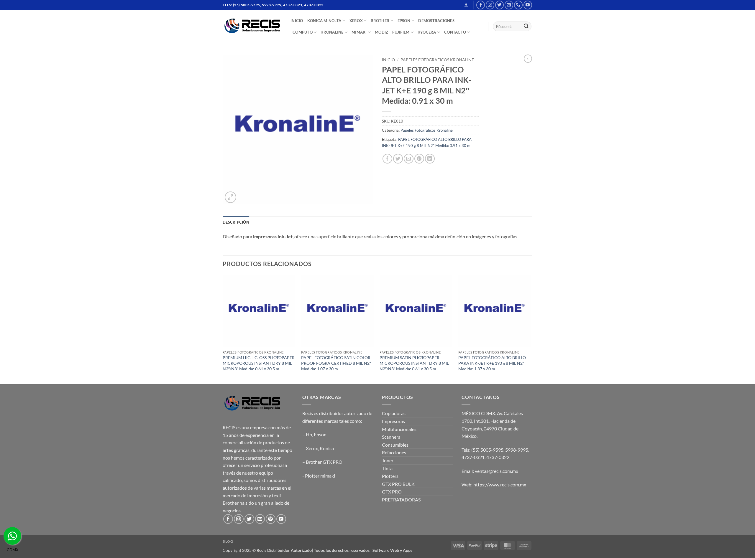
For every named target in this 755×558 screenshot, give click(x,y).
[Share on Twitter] (398, 159)
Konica (327, 448)
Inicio (388, 59)
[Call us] (518, 5)
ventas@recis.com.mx (496, 471)
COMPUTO (303, 32)
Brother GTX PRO (324, 462)
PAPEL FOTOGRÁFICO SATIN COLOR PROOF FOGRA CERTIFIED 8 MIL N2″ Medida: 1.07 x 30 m (336, 363)
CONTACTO (455, 32)
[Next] (530, 329)
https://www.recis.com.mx (499, 484)
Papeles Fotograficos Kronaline (437, 59)
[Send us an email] (509, 5)
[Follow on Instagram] (490, 5)
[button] (466, 5)
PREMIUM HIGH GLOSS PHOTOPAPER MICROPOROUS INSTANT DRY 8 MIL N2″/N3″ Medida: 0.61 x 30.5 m (259, 363)
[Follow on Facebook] (480, 5)
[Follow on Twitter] (499, 5)
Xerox (312, 448)
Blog (228, 541)
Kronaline (332, 32)
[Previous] (223, 329)
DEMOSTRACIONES (436, 20)
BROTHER (380, 20)
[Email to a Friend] (408, 159)
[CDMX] (12, 536)
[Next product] (528, 59)
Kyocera (427, 32)
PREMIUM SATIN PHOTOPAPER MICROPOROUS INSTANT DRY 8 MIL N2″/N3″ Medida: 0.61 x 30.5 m (414, 363)
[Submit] (526, 27)
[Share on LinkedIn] (430, 159)
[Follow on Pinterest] (270, 519)
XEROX (356, 20)
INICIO (296, 20)
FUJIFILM (400, 32)
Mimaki (359, 32)
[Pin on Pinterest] (419, 159)
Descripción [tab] (236, 222)
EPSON (404, 20)
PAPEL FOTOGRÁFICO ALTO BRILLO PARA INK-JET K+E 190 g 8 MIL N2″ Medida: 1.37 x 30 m (492, 363)
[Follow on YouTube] (527, 5)
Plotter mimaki (320, 475)
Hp (309, 434)
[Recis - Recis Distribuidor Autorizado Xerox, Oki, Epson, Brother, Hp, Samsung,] (252, 26)
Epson (320, 434)
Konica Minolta (324, 20)
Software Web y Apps (392, 550)
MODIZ (381, 32)
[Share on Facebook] (387, 159)
